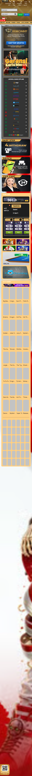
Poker (13, 22)
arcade (8, 22)
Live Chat (14, 4)
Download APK (8, 4)
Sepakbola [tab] (16, 206)
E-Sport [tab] (15, 213)
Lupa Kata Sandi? (25, 3)
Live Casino (25, 22)
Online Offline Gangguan (16, 134)
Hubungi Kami (19, 4)
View (23, 197)
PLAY (9, 232)
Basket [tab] (15, 209)
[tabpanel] (17, 226)
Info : (4, 25)
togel (18, 22)
